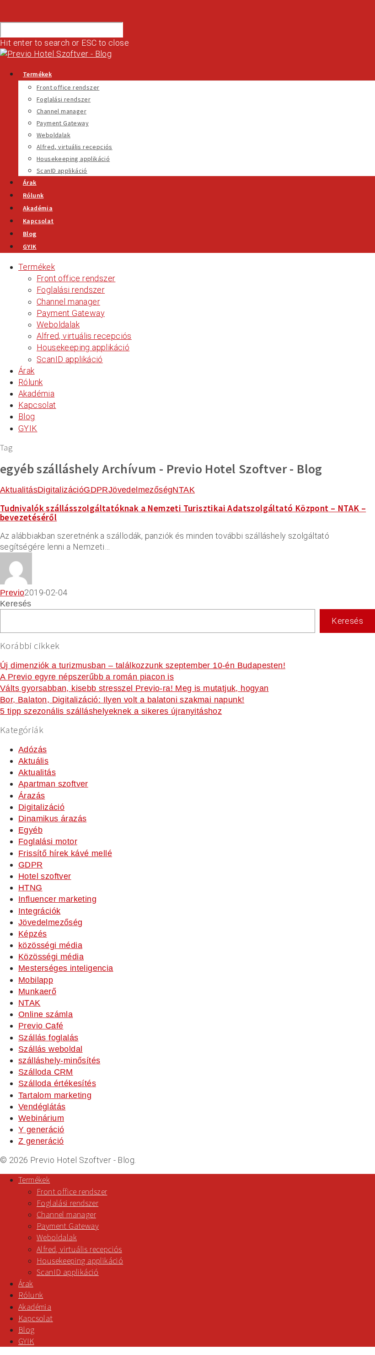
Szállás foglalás (48, 1037)
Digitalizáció (61, 489)
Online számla (45, 1014)
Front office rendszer (68, 87)
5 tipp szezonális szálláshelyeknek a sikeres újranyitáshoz (111, 711)
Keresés (16, 603)
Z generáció (41, 1141)
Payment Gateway (63, 123)
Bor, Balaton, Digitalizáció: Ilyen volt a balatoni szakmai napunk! (122, 699)
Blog (30, 234)
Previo (12, 592)
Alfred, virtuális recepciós (74, 147)
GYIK (30, 246)
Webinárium (41, 1118)
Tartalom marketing (54, 1095)
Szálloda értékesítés (57, 1083)
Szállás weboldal (50, 1049)
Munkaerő (37, 991)
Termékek (37, 74)
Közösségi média (51, 956)
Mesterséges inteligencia (65, 968)
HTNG (30, 887)
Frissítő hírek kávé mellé (65, 853)
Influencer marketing (57, 899)
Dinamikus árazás (52, 818)
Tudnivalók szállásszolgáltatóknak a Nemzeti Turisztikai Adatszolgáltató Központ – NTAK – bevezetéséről (183, 512)
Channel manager (61, 111)
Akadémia (38, 208)
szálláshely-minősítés (59, 1060)
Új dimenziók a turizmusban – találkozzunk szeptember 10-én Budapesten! (142, 665)
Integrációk (39, 911)
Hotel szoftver (44, 876)
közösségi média (50, 945)
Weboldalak (53, 135)
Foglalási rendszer (64, 99)
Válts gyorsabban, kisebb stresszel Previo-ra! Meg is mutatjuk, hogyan (134, 688)
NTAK (183, 489)
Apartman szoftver (53, 783)
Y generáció (41, 1129)
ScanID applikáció (62, 170)
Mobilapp (35, 980)
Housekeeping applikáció (73, 159)
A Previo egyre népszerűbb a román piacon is (87, 676)
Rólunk (33, 195)
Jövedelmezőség (140, 489)
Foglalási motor (47, 841)
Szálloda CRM (45, 1072)
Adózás (32, 749)
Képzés (32, 933)
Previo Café (40, 1025)
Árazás (31, 795)
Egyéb (30, 830)
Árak (30, 182)
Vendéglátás (41, 1106)
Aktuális (33, 761)
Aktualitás (19, 489)
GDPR (96, 489)
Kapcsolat (38, 221)
